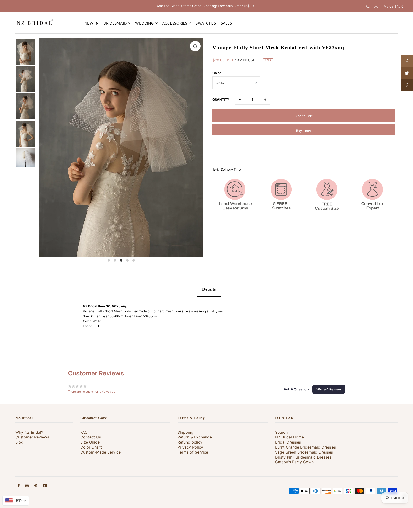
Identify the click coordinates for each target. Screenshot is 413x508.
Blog (19, 442)
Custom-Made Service (100, 452)
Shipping (185, 432)
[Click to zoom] (195, 46)
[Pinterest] (35, 486)
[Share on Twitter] (407, 73)
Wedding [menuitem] (144, 23)
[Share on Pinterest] (407, 85)
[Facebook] (19, 486)
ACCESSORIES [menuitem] (174, 23)
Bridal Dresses (288, 442)
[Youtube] (45, 486)
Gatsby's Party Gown (294, 462)
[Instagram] (27, 486)
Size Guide (90, 442)
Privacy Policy (190, 447)
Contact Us (90, 437)
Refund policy (190, 442)
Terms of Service (193, 452)
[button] (296, 389)
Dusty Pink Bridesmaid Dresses (303, 457)
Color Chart (91, 447)
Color (216, 73)
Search (281, 432)
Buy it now (304, 131)
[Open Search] (368, 6)
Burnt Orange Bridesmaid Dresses (305, 447)
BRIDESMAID (115, 23)
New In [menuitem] (91, 23)
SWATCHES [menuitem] (206, 23)
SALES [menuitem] (226, 23)
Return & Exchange (195, 437)
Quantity (220, 99)
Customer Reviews (32, 437)
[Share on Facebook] (407, 61)
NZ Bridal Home (289, 437)
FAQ (83, 432)
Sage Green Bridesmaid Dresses (304, 452)
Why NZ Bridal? (29, 432)
